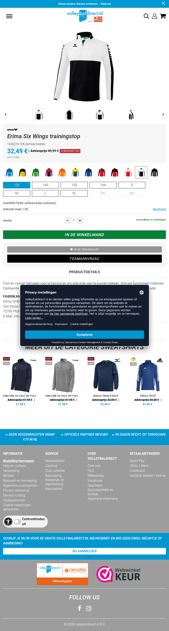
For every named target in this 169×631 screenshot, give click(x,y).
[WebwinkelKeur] (114, 574)
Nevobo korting (14, 495)
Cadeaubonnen (14, 500)
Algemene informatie (103, 499)
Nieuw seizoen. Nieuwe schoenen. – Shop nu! (84, 3)
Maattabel (159, 209)
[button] (9, 16)
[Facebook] (79, 608)
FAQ (91, 471)
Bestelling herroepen (18, 461)
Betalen (8, 476)
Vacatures (95, 481)
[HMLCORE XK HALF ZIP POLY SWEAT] (21, 380)
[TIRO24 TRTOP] (148, 380)
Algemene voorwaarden (20, 485)
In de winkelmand (84, 234)
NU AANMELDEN (85, 551)
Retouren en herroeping (20, 481)
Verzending (11, 471)
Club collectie (55, 471)
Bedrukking (53, 476)
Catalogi (51, 466)
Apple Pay (137, 461)
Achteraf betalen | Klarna (147, 476)
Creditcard (137, 471)
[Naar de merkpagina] (12, 130)
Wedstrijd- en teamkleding (54, 482)
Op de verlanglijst (86, 249)
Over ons (94, 466)
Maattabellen (55, 461)
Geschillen (95, 485)
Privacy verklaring (16, 490)
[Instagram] (89, 608)
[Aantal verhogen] (80, 220)
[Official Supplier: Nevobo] (62, 574)
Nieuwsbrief (53, 489)
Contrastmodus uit (33, 521)
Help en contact (14, 466)
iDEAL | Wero (139, 466)
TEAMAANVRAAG (84, 258)
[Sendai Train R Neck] (106, 380)
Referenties (96, 476)
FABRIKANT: (13, 296)
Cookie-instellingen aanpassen (17, 507)
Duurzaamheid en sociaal (100, 492)
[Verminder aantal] (68, 220)
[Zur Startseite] (85, 16)
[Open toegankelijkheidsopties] (8, 521)
